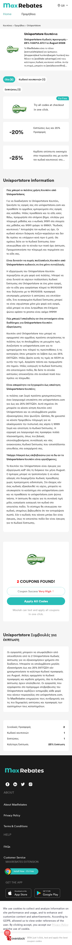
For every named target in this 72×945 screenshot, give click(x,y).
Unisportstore (34, 25)
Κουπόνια (7, 25)
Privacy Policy (12, 815)
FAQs (7, 846)
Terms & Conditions (15, 826)
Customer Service (15, 857)
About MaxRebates (15, 804)
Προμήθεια (19, 25)
